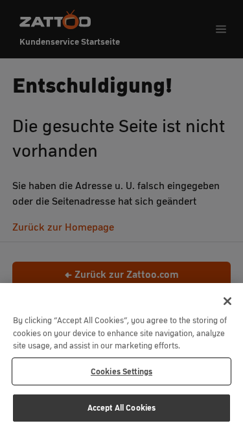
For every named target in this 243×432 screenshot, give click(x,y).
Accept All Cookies (121, 408)
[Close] (227, 301)
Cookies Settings (121, 371)
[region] (121, 357)
